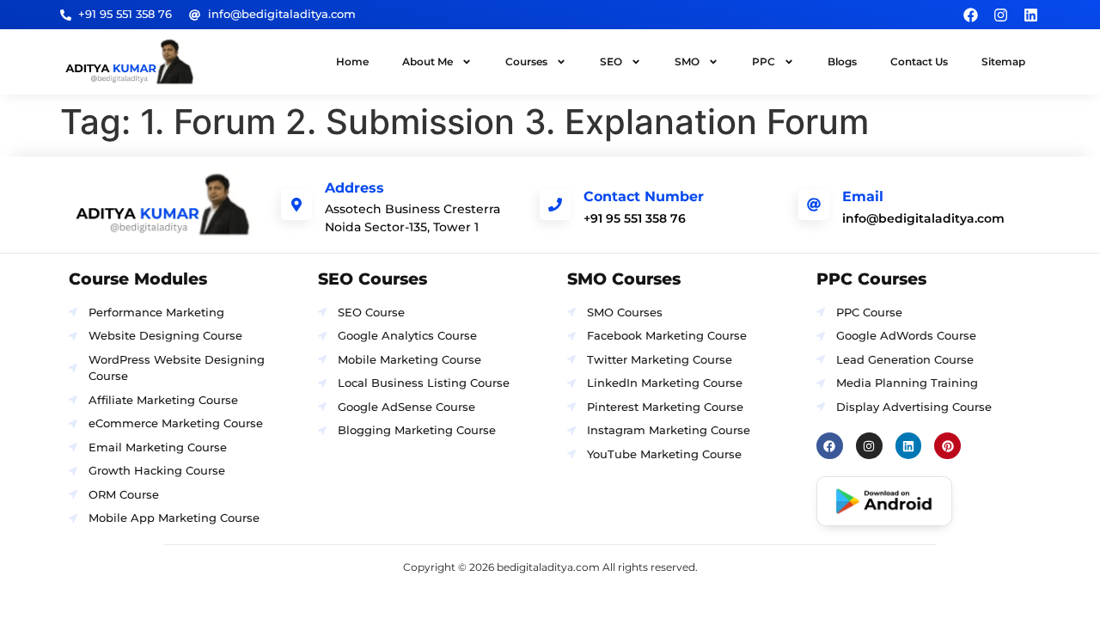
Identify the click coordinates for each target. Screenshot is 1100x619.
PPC (763, 61)
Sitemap (1003, 61)
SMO (687, 61)
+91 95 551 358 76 (635, 218)
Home (352, 61)
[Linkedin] (1031, 14)
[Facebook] (970, 14)
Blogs (842, 61)
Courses (526, 61)
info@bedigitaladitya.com (923, 218)
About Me (427, 61)
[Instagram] (1000, 14)
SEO (611, 61)
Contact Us (919, 61)
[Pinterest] (947, 445)
